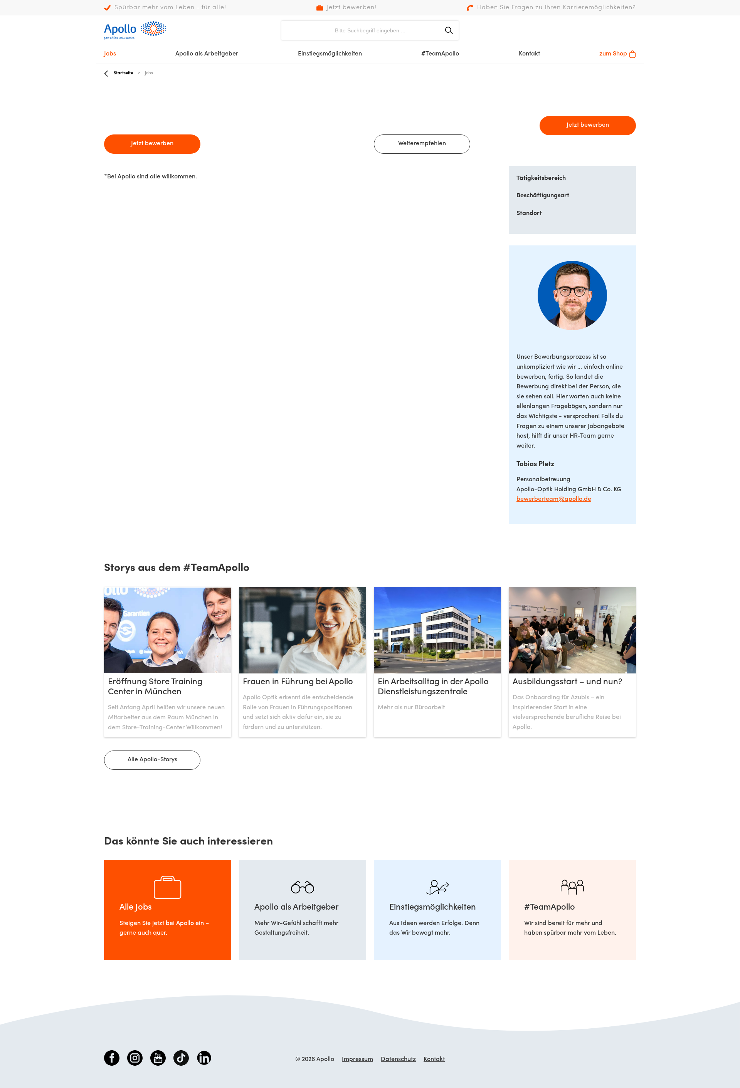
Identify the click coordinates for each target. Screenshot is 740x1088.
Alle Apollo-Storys (152, 760)
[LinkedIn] (204, 1059)
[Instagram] (135, 1059)
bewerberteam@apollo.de (553, 499)
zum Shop (613, 54)
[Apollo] (135, 30)
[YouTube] (158, 1059)
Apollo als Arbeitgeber (206, 54)
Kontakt (529, 54)
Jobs (110, 54)
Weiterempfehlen (422, 144)
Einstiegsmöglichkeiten (330, 54)
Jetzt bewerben (152, 144)
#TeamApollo (440, 54)
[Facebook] (111, 1059)
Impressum (357, 1059)
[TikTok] (181, 1059)
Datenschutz (398, 1059)
